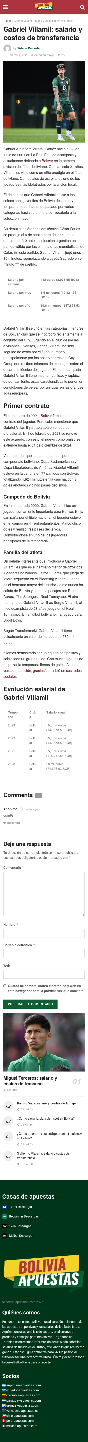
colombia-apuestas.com (23, 1395)
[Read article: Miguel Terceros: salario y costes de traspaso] (44, 1042)
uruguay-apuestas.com (22, 1405)
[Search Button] (82, 7)
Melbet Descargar (21, 1235)
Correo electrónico (19, 945)
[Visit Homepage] (44, 6)
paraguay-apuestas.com (23, 1400)
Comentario (13, 867)
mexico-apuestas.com (21, 1426)
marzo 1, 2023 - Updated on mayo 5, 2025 (37, 55)
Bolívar (47, 160)
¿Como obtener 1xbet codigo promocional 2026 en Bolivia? (49, 1135)
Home (7, 20)
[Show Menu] (5, 7)
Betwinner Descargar (23, 1216)
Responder (13, 822)
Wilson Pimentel (28, 48)
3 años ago (31, 809)
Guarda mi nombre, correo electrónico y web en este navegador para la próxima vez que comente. (46, 988)
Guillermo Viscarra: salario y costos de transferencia (43, 1155)
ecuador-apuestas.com (22, 1390)
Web (6, 965)
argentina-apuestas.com (23, 1385)
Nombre (11, 924)
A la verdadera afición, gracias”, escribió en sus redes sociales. (42, 670)
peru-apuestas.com (20, 1420)
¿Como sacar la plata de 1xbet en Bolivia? (46, 1118)
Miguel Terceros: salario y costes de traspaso (30, 1080)
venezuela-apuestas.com (23, 1410)
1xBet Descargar (20, 1207)
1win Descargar (20, 1226)
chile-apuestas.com (20, 1415)
